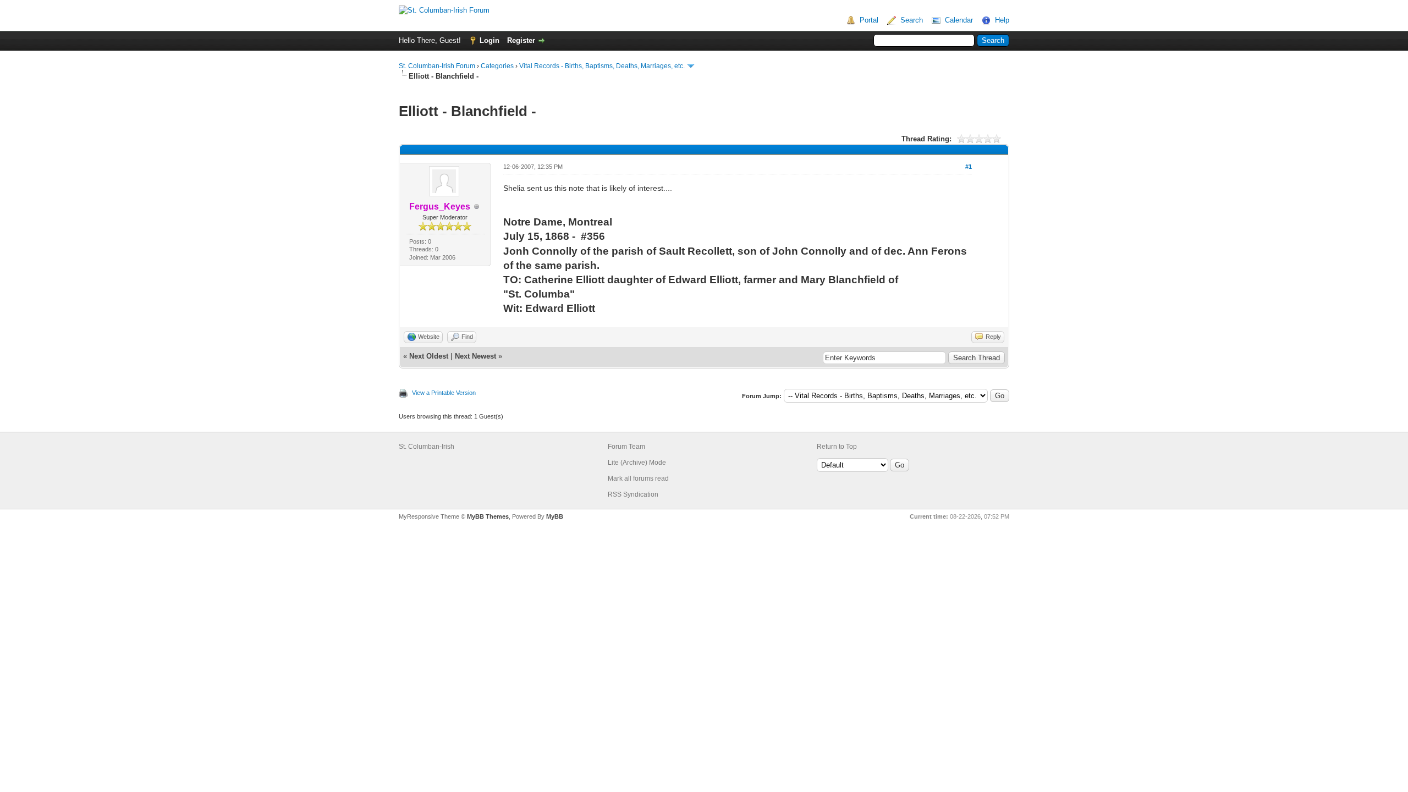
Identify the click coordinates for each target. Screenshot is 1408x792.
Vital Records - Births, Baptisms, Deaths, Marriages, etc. (602, 66)
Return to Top (837, 446)
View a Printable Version (444, 392)
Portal (869, 20)
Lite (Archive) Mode (637, 462)
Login (489, 40)
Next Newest (475, 356)
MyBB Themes (488, 516)
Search (911, 20)
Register (521, 40)
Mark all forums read (638, 478)
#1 (968, 166)
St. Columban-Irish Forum (437, 66)
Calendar (959, 20)
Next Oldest (428, 356)
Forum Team (626, 446)
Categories (497, 66)
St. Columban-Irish (426, 446)
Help (1002, 20)
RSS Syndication (633, 494)
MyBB (554, 516)
